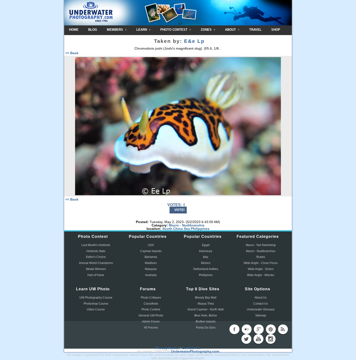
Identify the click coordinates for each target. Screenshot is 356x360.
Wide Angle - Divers (261, 269)
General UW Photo (151, 315)
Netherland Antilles (205, 269)
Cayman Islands (151, 251)
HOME (73, 29)
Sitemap (260, 315)
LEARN (142, 29)
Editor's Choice (96, 257)
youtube (258, 339)
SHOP (275, 29)
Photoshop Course (96, 303)
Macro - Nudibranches (260, 251)
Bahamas (151, 257)
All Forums (151, 327)
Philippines (200, 229)
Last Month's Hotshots (95, 245)
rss (283, 329)
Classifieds (151, 303)
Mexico (205, 263)
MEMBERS (115, 29)
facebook (234, 329)
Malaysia (151, 269)
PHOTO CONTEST (174, 29)
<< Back (71, 53)
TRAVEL (255, 29)
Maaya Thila (206, 303)
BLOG (92, 29)
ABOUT (231, 29)
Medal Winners (96, 269)
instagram (270, 339)
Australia (151, 275)
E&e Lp (194, 41)
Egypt (205, 245)
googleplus (258, 329)
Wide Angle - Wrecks (260, 275)
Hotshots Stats (95, 251)
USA (151, 245)
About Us (261, 297)
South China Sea (176, 229)
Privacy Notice (167, 348)
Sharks (260, 257)
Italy (205, 257)
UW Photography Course (95, 297)
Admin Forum (151, 321)
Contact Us (260, 303)
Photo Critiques (151, 297)
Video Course (96, 309)
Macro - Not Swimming (261, 245)
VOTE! (179, 210)
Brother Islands (206, 321)
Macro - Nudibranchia (186, 225)
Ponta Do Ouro (206, 327)
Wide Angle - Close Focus (261, 263)
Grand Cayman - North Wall (205, 309)
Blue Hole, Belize (205, 315)
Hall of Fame (95, 275)
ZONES (207, 29)
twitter (246, 339)
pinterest (271, 329)
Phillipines (206, 275)
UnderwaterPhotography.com (195, 351)
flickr (246, 329)
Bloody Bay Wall (206, 297)
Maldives (151, 263)
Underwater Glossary (261, 309)
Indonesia (205, 251)
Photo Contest (150, 309)
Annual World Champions (96, 263)
